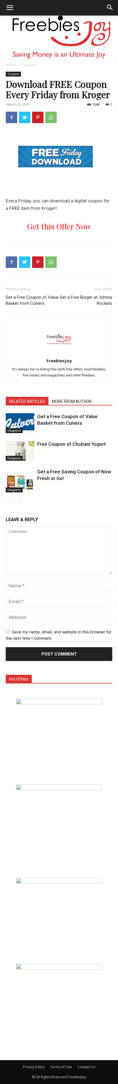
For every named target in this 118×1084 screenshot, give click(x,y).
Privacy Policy (34, 1066)
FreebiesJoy (59, 360)
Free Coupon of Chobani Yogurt (71, 444)
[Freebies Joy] (59, 37)
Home (11, 64)
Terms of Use (61, 1066)
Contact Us (86, 1066)
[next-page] (18, 499)
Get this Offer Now (59, 226)
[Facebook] (11, 117)
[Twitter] (24, 117)
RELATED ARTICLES (27, 401)
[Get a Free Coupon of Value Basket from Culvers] (20, 423)
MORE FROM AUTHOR (72, 401)
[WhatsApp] (51, 117)
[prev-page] (9, 499)
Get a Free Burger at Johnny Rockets (86, 300)
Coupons (28, 64)
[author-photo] (59, 352)
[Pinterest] (38, 117)
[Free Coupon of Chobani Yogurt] (20, 451)
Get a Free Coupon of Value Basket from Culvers (32, 300)
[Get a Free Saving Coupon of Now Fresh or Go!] (20, 480)
